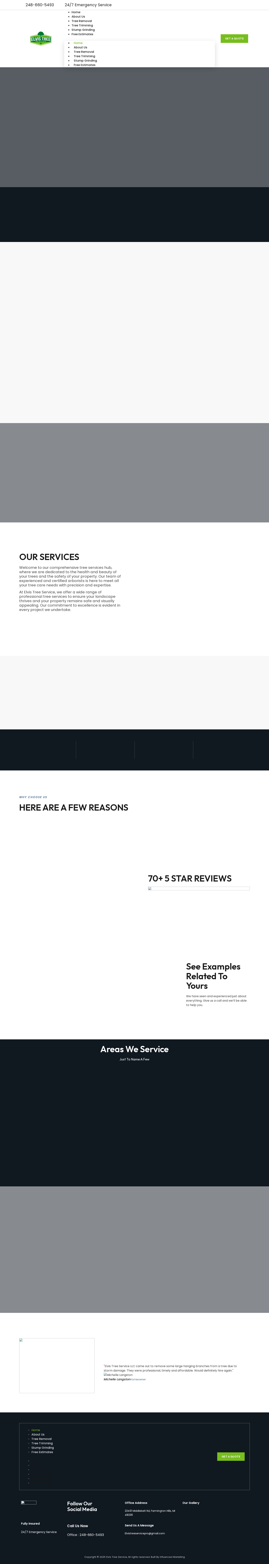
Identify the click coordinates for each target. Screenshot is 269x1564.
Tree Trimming (82, 25)
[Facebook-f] (238, 4)
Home (76, 12)
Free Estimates (82, 34)
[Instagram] (245, 4)
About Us (78, 16)
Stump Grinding (83, 30)
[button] (139, 38)
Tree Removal (82, 21)
